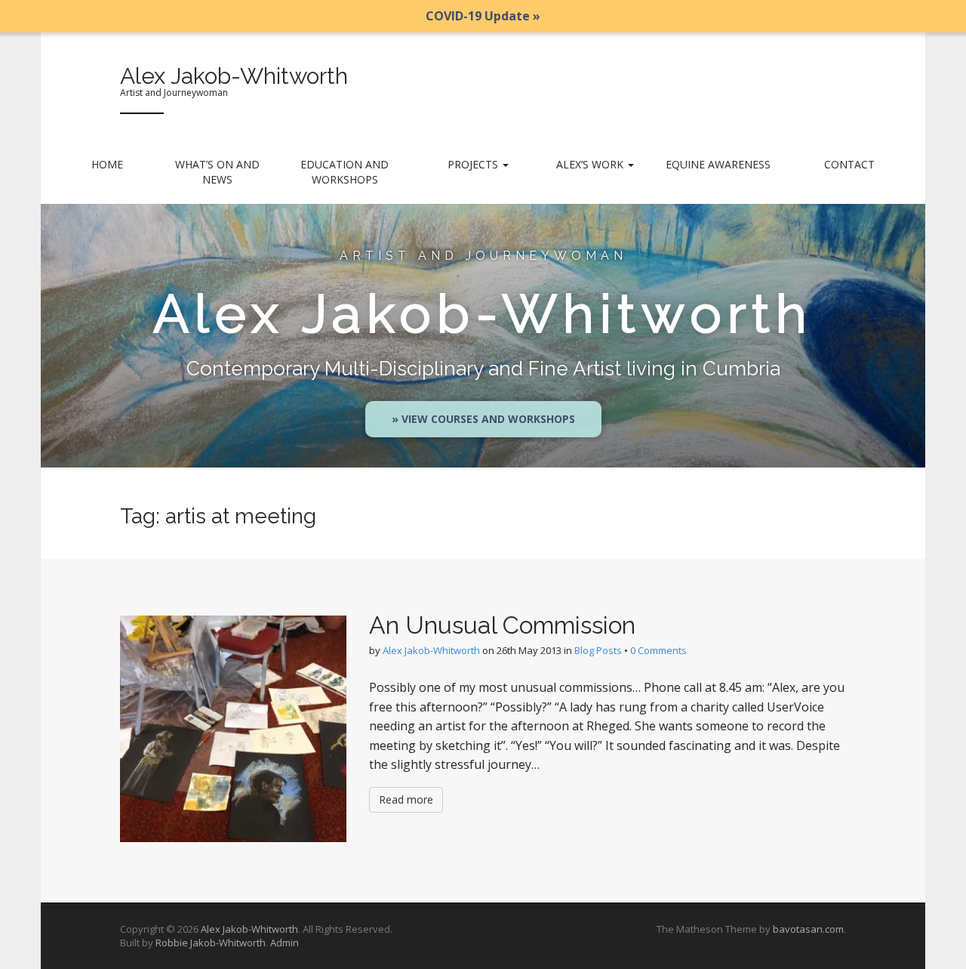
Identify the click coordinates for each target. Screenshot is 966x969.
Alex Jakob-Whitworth (234, 76)
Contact (849, 164)
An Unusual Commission (502, 625)
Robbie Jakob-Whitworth (210, 942)
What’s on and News (217, 172)
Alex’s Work (591, 164)
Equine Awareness (718, 164)
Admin (284, 942)
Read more (406, 799)
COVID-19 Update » (483, 16)
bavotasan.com (808, 929)
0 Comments (658, 650)
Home (107, 164)
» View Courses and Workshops (483, 419)
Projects (474, 164)
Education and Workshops (344, 172)
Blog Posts (598, 650)
